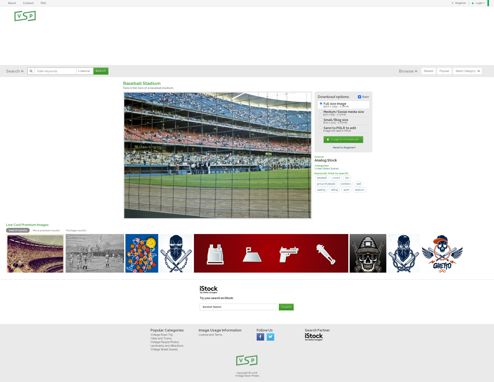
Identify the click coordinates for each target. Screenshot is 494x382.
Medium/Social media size (343, 113)
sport (346, 189)
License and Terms (210, 334)
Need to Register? (344, 147)
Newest (428, 71)
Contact (29, 3)
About (12, 3)
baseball (322, 177)
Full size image (336, 105)
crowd (336, 177)
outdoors (346, 183)
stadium (359, 189)
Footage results (76, 230)
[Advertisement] (259, 36)
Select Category (466, 71)
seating (321, 189)
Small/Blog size (335, 121)
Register (460, 3)
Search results (18, 230)
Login (479, 3)
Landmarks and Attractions (167, 345)
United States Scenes (327, 168)
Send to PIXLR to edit (339, 129)
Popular (444, 71)
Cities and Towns (161, 338)
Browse (406, 71)
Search (13, 71)
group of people (326, 183)
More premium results (46, 230)
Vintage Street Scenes (164, 349)
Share (365, 96)
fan (347, 177)
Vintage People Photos (165, 342)
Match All (85, 71)
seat (358, 183)
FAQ (44, 3)
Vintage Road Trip (162, 334)
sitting (334, 189)
